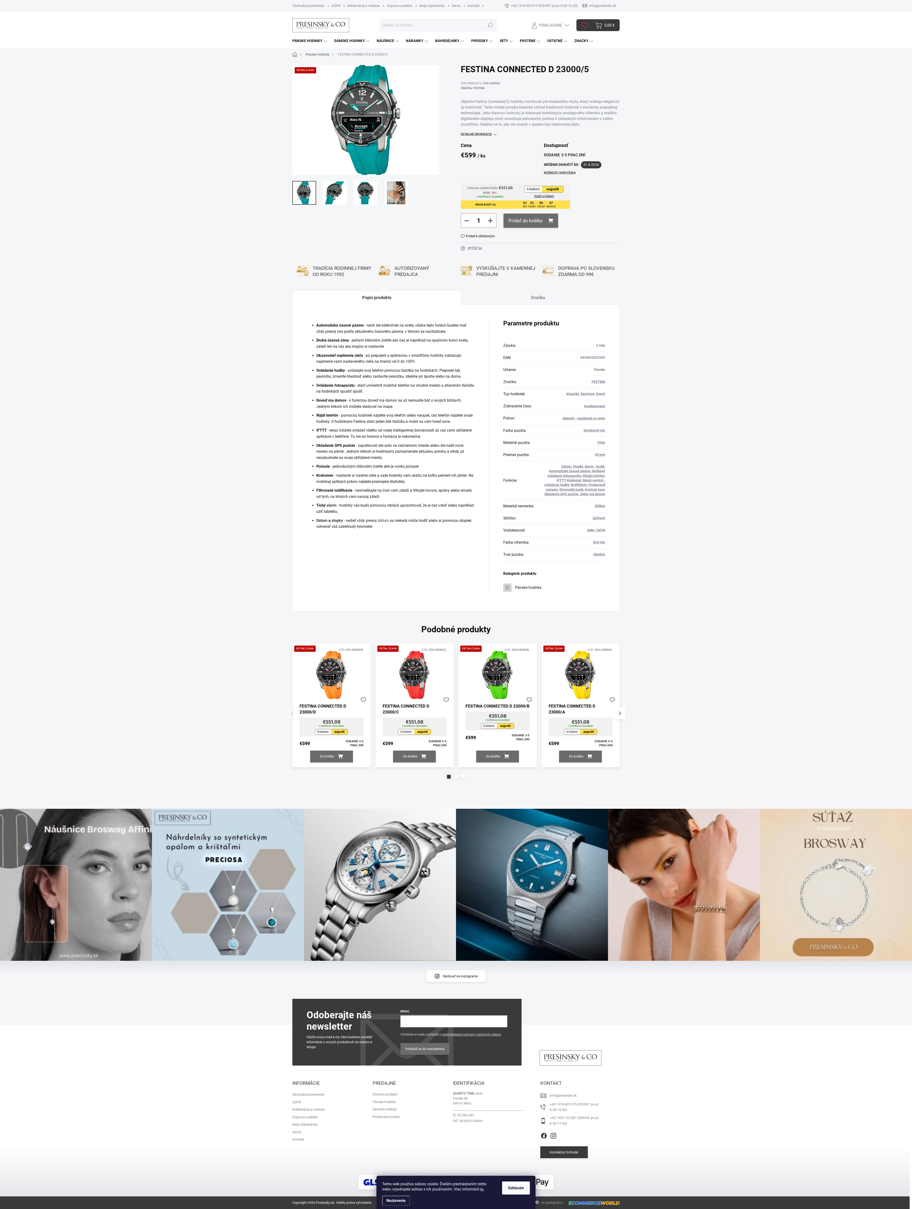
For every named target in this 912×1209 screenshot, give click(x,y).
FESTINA (598, 382)
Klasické (572, 394)
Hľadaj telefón (593, 476)
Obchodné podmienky (308, 6)
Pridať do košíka (525, 221)
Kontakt (474, 6)
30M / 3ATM (596, 530)
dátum (383, 520)
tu (482, 1189)
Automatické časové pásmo (569, 471)
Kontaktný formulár (564, 1152)
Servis (456, 6)
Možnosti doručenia (560, 172)
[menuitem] (310, 41)
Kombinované (594, 406)
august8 (552, 189)
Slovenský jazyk (571, 489)
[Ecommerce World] (592, 1203)
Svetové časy (594, 489)
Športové (587, 394)
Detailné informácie (476, 134)
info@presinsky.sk (563, 1095)
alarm (332, 505)
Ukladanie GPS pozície (561, 494)
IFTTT (561, 480)
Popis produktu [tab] (376, 297)
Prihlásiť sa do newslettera (424, 1049)
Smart (600, 394)
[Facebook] (543, 1134)
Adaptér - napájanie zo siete (584, 418)
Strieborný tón (594, 430)
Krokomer (574, 480)
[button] (448, 776)
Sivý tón (599, 542)
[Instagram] (553, 1134)
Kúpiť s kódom (544, 196)
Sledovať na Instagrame (460, 976)
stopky (337, 520)
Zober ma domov (592, 494)
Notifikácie (578, 485)
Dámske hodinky (385, 1109)
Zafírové (599, 518)
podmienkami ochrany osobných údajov (471, 1034)
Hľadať (490, 25)
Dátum (322, 520)
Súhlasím (516, 1188)
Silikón (600, 506)
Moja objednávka (432, 6)
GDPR (336, 6)
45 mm (600, 455)
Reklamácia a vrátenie (363, 6)
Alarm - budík (594, 466)
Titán (601, 442)
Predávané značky (386, 1117)
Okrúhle (599, 554)
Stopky (578, 466)
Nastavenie (396, 1200)
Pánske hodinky (528, 587)
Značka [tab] (538, 297)
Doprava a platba (399, 6)
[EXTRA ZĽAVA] (331, 675)
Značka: (473, 88)
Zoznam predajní (385, 1094)
